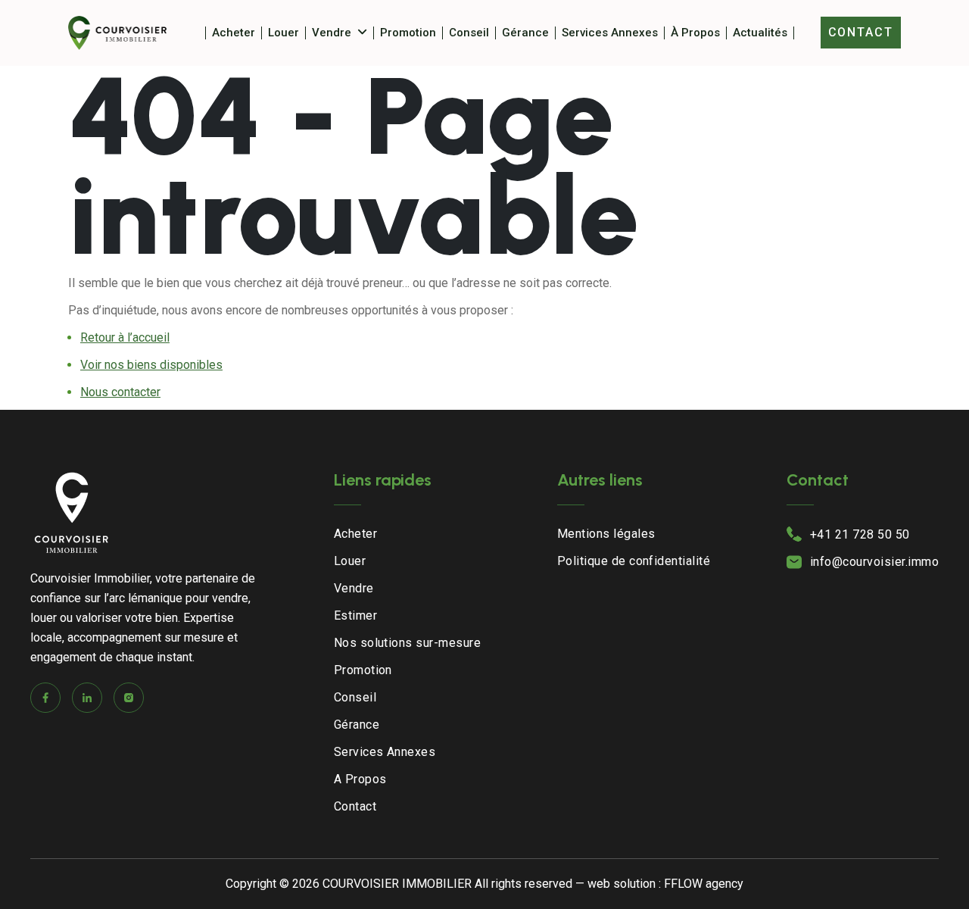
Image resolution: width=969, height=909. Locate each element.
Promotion (408, 33)
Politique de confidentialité (633, 561)
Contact (860, 32)
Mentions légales (606, 533)
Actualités (760, 33)
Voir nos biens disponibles (151, 365)
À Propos (695, 33)
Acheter (233, 33)
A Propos (360, 779)
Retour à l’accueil (125, 337)
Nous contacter (120, 392)
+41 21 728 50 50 (860, 534)
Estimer (355, 615)
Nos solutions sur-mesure (407, 643)
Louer (283, 33)
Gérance (525, 33)
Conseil (469, 33)
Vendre (331, 33)
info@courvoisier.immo (874, 561)
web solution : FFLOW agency (665, 883)
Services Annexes (610, 33)
